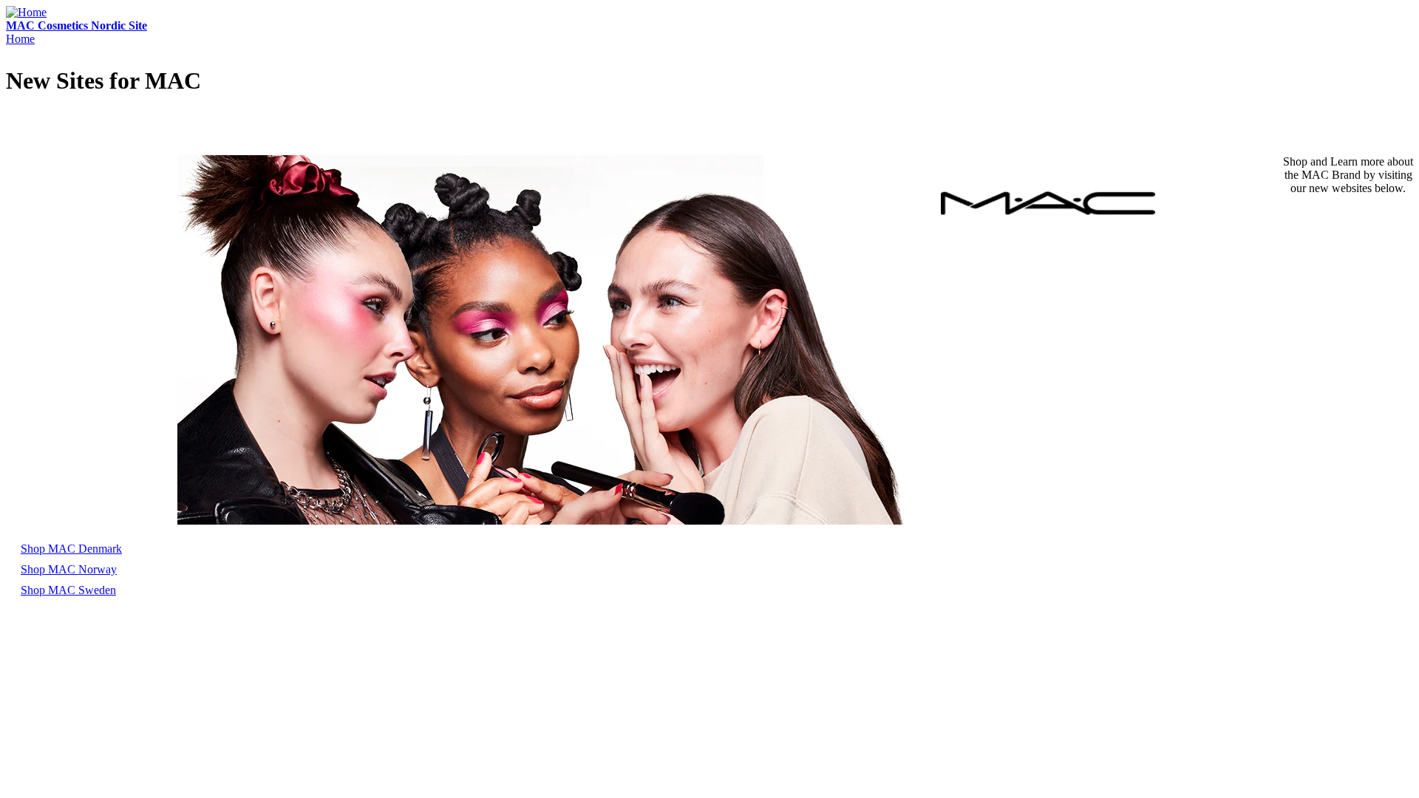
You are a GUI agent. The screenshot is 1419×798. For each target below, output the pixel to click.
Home (20, 39)
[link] (71, 548)
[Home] (26, 12)
